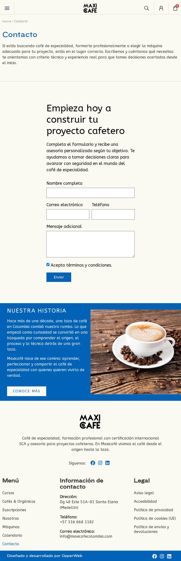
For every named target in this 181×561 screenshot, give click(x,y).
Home (7, 21)
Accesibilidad (145, 501)
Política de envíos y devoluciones (151, 529)
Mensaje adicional (64, 226)
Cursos (8, 493)
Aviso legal (144, 493)
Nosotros (10, 518)
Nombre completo (64, 183)
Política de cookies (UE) (155, 518)
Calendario (12, 535)
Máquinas (11, 527)
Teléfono (100, 205)
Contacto (10, 544)
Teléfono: (68, 517)
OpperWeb (72, 556)
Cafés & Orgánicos (18, 501)
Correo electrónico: (77, 531)
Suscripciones (14, 510)
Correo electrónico (64, 205)
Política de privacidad (153, 510)
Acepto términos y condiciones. (81, 265)
